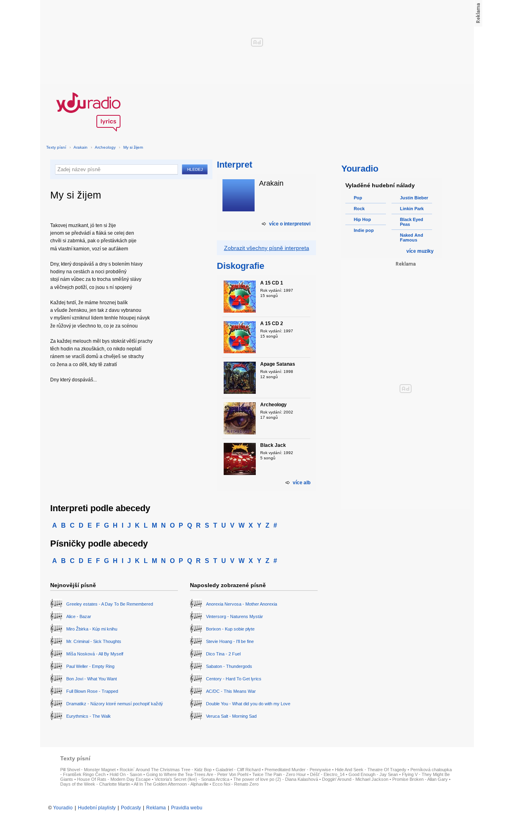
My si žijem (133, 147)
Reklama (156, 808)
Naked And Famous (411, 237)
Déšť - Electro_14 (327, 774)
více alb (301, 482)
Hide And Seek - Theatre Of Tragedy (370, 769)
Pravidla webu (186, 808)
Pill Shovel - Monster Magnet (88, 769)
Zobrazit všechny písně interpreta (266, 248)
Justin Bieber (414, 197)
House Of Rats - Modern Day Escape (114, 779)
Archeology (105, 147)
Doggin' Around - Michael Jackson (355, 779)
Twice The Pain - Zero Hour (279, 774)
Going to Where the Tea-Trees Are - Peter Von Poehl (197, 774)
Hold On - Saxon (126, 774)
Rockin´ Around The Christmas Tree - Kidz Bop (166, 769)
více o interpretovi (289, 224)
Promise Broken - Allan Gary (420, 779)
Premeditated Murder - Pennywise (298, 769)
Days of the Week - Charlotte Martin (95, 784)
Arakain (80, 147)
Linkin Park (412, 208)
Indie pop (364, 230)
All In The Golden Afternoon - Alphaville (171, 784)
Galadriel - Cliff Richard (238, 769)
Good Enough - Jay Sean (373, 774)
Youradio (63, 808)
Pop (358, 197)
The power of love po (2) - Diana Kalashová (275, 779)
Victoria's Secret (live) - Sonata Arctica (192, 779)
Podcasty (131, 808)
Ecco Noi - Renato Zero (235, 784)
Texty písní (56, 147)
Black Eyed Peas (411, 222)
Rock (359, 208)
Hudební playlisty (97, 808)
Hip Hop (362, 219)
